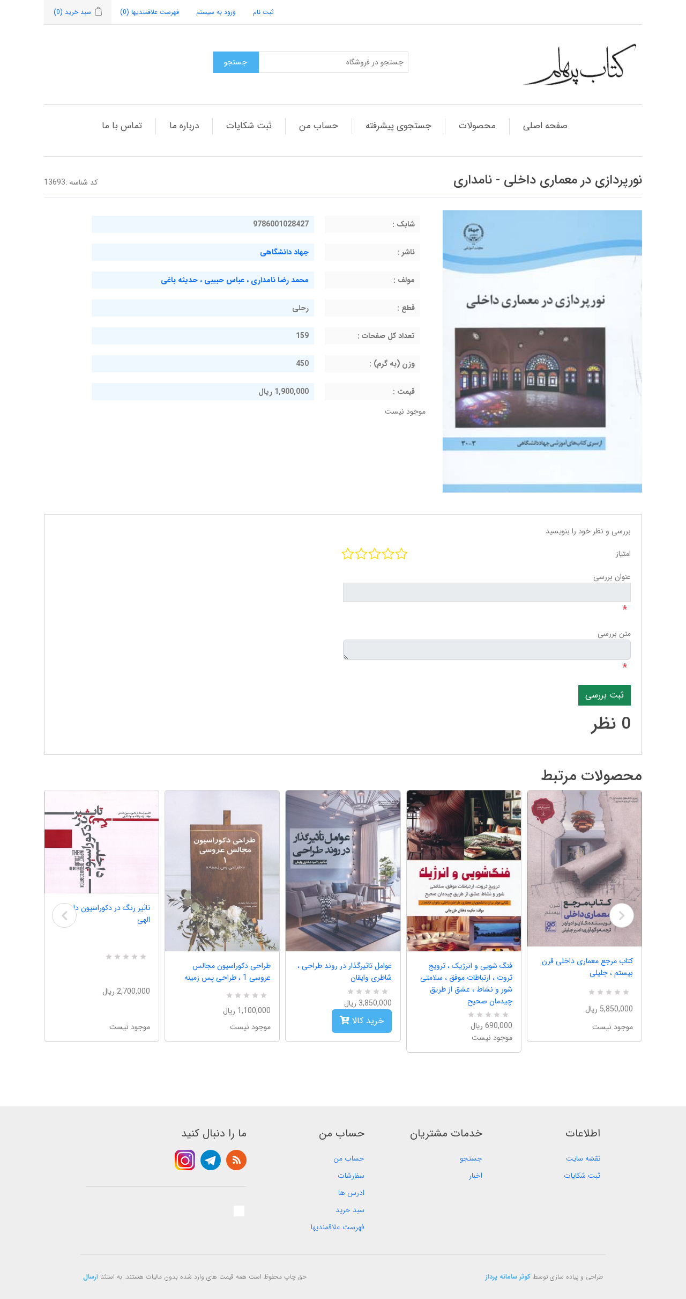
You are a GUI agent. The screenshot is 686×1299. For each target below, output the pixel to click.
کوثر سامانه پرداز (508, 1277)
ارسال (90, 1277)
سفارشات (351, 1175)
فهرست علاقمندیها (337, 1227)
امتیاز (623, 554)
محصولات (477, 126)
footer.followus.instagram (185, 1160)
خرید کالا (366, 1021)
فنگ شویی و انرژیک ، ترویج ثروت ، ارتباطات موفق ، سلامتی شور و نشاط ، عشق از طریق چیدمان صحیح (466, 983)
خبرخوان (236, 1160)
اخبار (475, 1175)
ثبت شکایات (249, 126)
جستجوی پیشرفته (398, 126)
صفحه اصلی (545, 126)
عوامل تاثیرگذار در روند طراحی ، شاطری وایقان (344, 972)
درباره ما (184, 126)
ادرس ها (351, 1193)
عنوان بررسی (612, 577)
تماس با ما (122, 126)
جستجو (471, 1158)
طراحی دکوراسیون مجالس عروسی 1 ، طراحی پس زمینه (227, 972)
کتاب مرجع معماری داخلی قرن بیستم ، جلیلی (587, 967)
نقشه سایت (583, 1158)
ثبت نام (263, 12)
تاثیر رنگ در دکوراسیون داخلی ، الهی (103, 914)
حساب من (318, 126)
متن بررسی (614, 634)
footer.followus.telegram (210, 1160)
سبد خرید (349, 1210)
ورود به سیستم (216, 12)
